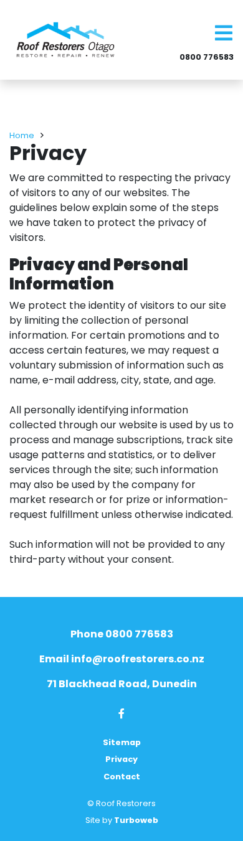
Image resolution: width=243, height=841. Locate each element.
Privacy (121, 759)
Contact (121, 776)
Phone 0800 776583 (121, 634)
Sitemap (122, 742)
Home (21, 135)
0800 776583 (206, 57)
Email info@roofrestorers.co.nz (121, 659)
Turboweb (136, 820)
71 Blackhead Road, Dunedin (122, 684)
